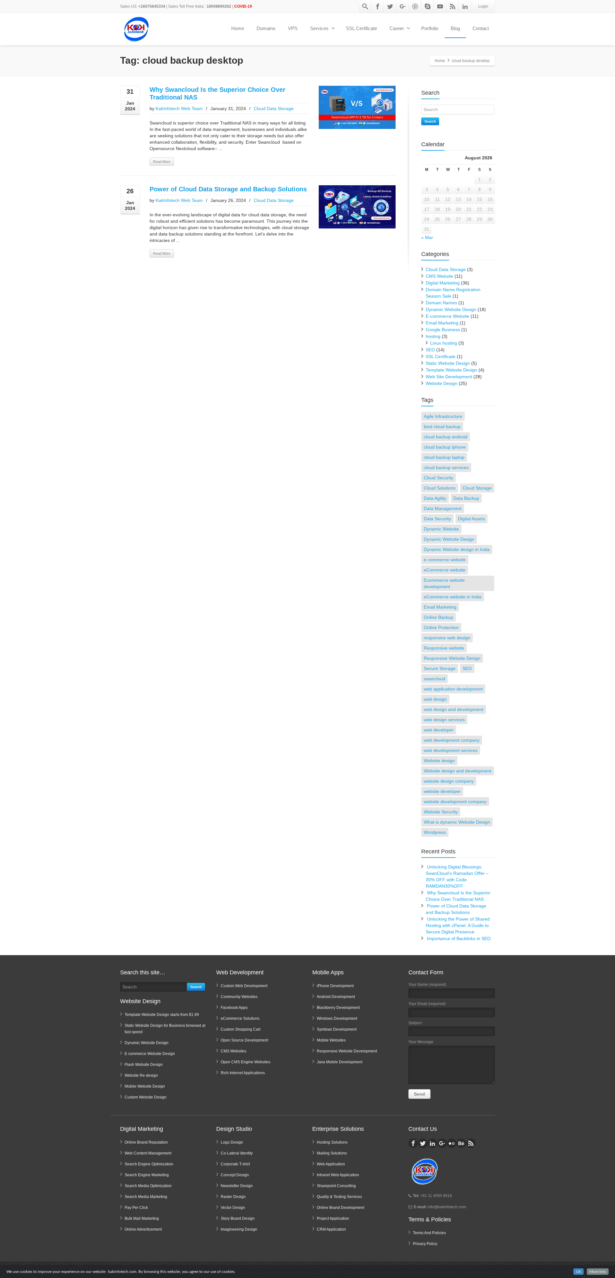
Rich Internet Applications (243, 1073)
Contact (480, 28)
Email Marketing (442, 322)
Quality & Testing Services (339, 1196)
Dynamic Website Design (451, 309)
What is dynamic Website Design (457, 822)
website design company (449, 781)
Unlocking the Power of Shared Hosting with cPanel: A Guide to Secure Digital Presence (458, 925)
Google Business (443, 329)
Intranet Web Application (338, 1175)
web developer (439, 729)
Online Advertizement (143, 1229)
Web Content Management (148, 1153)
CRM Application (331, 1229)
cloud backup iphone (445, 447)
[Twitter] (390, 6)
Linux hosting (443, 343)
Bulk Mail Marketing (142, 1218)
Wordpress (435, 832)
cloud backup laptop (444, 457)
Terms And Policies (429, 1233)
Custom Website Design (146, 1097)
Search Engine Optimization (149, 1164)
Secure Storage (439, 668)
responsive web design (447, 637)
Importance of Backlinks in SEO (459, 938)
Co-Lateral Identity (237, 1153)
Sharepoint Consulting (336, 1186)
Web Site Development (449, 376)
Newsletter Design (237, 1186)
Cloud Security (438, 477)
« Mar (427, 237)
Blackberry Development (338, 1007)
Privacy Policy (425, 1244)
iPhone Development (335, 986)
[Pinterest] (415, 6)
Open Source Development (244, 1040)
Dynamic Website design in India (457, 549)
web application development (453, 688)
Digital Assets (471, 518)
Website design (439, 760)
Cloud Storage (477, 488)
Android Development (336, 996)
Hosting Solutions (332, 1142)
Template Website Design (451, 369)
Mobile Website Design (145, 1086)
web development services (451, 750)
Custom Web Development (244, 986)
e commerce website (445, 559)
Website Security (441, 811)
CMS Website (439, 276)
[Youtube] (440, 6)
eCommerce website (444, 569)
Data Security (437, 518)
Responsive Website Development (347, 1051)
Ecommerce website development (444, 583)
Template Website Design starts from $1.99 (162, 1014)
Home (237, 28)
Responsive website (444, 648)
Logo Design (232, 1142)
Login (483, 6)
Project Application (333, 1218)
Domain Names (441, 302)
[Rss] (452, 6)
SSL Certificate (361, 28)
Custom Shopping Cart (240, 1029)
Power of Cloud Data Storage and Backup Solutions (228, 189)
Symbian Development (337, 1029)
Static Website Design (448, 363)
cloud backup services (446, 467)
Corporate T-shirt (235, 1164)
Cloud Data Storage (274, 108)
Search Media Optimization (148, 1186)
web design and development (453, 709)
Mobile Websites (331, 1040)
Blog (455, 28)
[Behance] (461, 1143)
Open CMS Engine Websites (245, 1062)
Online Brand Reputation (146, 1142)
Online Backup (438, 617)
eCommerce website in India (452, 596)
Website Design (441, 383)
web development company (452, 740)
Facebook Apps (234, 1007)
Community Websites (239, 996)
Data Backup (466, 498)
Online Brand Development (340, 1207)
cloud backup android (445, 436)
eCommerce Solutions (240, 1018)
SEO (430, 349)
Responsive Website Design (452, 658)
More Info (597, 1272)
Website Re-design (141, 1075)
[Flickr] (451, 1143)
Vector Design (233, 1207)
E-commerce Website (447, 316)
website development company (455, 801)
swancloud (434, 678)
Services (319, 28)
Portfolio (429, 28)
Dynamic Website (441, 528)
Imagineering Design (239, 1229)
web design (435, 699)
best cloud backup (442, 426)
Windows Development (337, 1018)
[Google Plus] (402, 6)
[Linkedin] (465, 6)
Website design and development (457, 770)
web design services (444, 719)
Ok (578, 1272)
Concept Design (235, 1175)
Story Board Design (238, 1218)
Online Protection (441, 627)
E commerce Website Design (150, 1053)
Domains (266, 28)
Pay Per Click (136, 1207)
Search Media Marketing (146, 1196)
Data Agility (435, 498)
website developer (442, 791)
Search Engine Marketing (147, 1175)
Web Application (331, 1164)
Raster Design (233, 1196)
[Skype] (427, 6)
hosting (433, 336)
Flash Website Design (144, 1064)
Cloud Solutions (439, 488)
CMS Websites (233, 1051)
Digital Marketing (443, 282)
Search (430, 121)
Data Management (443, 508)
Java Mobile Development (339, 1062)
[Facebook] (377, 6)
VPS (293, 28)
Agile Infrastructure (443, 416)
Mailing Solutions (332, 1153)
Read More (161, 162)
